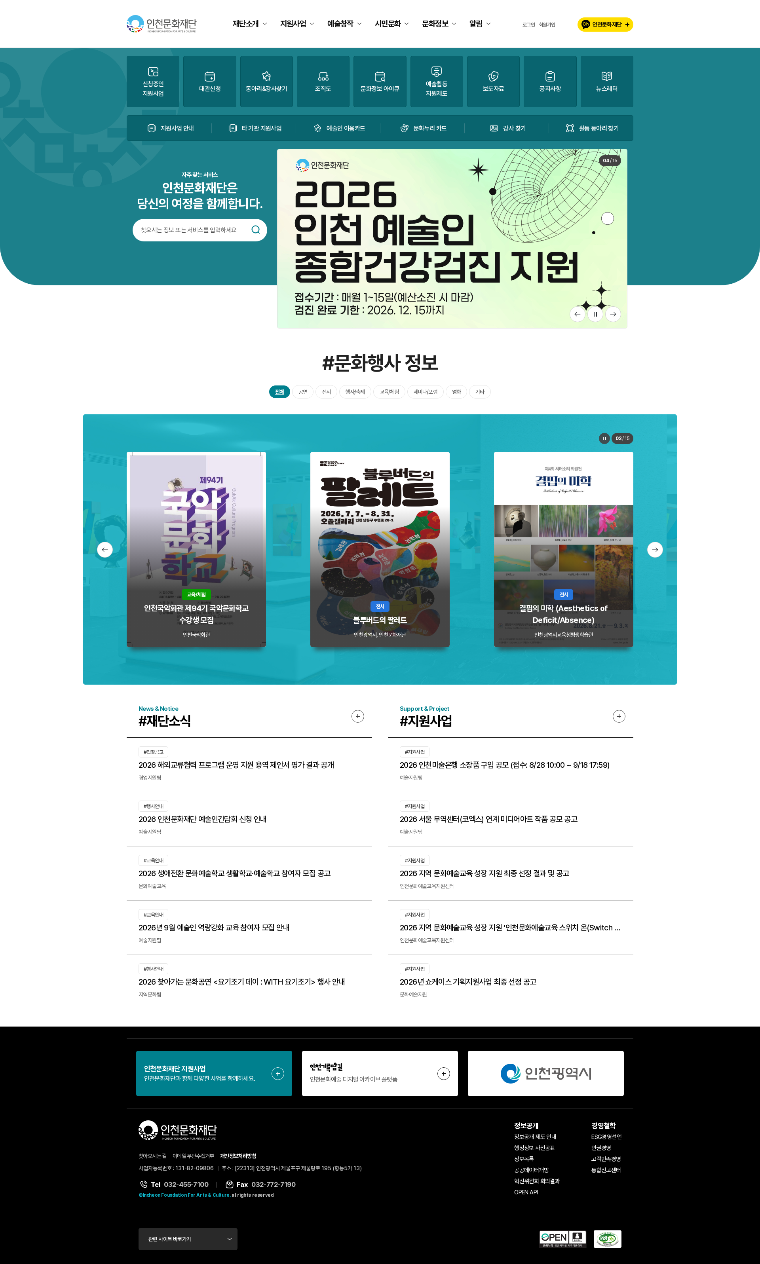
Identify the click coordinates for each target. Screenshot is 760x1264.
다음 (613, 314)
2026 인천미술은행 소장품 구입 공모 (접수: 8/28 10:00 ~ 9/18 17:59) (505, 765)
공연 (302, 392)
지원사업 (293, 23)
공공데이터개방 (531, 1170)
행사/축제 (355, 392)
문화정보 (435, 23)
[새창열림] (546, 1073)
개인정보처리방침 (238, 1156)
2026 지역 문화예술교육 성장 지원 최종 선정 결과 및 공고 (484, 873)
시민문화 (388, 23)
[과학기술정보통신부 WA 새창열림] (607, 1239)
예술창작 (340, 23)
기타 (479, 392)
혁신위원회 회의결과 (537, 1181)
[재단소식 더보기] (358, 716)
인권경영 (601, 1148)
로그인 (528, 25)
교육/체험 (389, 392)
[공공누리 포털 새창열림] (563, 1239)
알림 (476, 23)
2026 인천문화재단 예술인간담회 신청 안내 (203, 819)
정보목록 (524, 1159)
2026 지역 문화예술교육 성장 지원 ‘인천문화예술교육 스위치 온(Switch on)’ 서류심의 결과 (510, 927)
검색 (255, 229)
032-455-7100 (186, 1184)
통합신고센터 (606, 1170)
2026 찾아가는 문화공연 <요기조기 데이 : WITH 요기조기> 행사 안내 (242, 982)
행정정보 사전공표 (534, 1148)
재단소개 (246, 23)
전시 (326, 392)
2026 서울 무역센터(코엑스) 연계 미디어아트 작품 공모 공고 (488, 819)
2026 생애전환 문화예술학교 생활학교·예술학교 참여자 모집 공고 (234, 873)
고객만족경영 (606, 1159)
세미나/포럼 (425, 392)
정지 (595, 314)
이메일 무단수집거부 (193, 1156)
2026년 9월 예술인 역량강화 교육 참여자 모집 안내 (214, 927)
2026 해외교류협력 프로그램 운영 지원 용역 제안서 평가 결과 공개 (236, 765)
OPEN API (526, 1192)
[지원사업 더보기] (619, 716)
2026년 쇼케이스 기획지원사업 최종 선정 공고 (468, 982)
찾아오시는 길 (153, 1156)
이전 (577, 314)
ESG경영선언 (606, 1137)
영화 (456, 392)
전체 (279, 392)
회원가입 (547, 25)
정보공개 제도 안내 (535, 1137)
